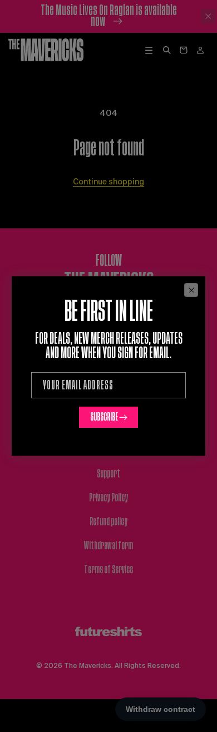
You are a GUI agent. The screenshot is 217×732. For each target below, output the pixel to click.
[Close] (191, 289)
